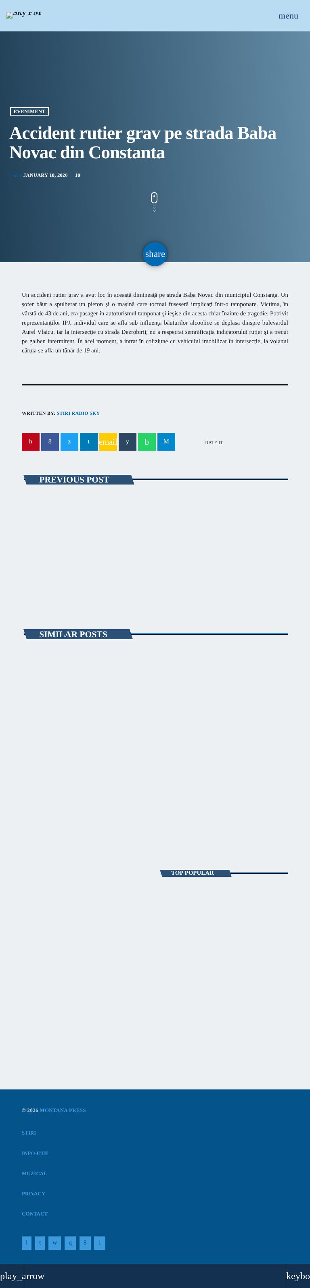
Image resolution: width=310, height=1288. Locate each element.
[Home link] (23, 16)
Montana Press (63, 1110)
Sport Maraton (51, 926)
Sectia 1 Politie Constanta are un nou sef (207, 1001)
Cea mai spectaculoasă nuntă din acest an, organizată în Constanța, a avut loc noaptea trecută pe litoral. (224, 899)
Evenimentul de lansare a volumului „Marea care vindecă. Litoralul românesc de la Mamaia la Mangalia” (219, 767)
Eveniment (30, 111)
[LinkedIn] (40, 1243)
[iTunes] (54, 1243)
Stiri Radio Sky (78, 413)
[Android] (99, 1243)
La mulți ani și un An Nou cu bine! (229, 967)
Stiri (38, 739)
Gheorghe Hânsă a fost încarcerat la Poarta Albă (122, 527)
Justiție (49, 511)
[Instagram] (70, 1243)
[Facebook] (85, 1243)
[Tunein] (26, 1243)
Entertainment (52, 911)
